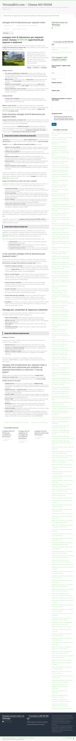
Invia (54, 124)
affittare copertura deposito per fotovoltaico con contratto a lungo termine (61, 152)
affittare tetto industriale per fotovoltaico (62, 513)
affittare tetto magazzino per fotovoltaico (62, 598)
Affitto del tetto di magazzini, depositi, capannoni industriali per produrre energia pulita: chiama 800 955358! (31, 15)
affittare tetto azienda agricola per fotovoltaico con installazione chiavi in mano (61, 442)
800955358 (22, 39)
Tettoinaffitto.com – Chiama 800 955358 (27, 4)
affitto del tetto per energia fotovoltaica (62, 708)
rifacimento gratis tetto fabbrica (40, 422)
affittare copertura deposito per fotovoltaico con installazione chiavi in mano (61, 176)
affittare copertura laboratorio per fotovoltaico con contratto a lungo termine (61, 219)
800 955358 (31, 271)
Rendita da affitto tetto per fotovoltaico (27, 25)
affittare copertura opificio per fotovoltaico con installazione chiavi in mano (61, 359)
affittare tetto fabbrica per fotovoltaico (62, 498)
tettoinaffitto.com (8, 25)
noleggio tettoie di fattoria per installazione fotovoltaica (8, 434)
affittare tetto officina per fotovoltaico (62, 627)
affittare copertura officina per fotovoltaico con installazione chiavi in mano (61, 320)
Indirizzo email (56, 90)
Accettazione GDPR (57, 113)
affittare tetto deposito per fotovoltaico (62, 464)
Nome (53, 73)
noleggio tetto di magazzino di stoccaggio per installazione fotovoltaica (23, 434)
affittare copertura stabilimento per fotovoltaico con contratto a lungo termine (61, 374)
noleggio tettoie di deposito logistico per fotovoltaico (42, 433)
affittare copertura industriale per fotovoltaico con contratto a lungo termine (61, 200)
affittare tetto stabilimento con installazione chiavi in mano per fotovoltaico (60, 686)
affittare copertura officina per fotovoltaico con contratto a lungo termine (61, 296)
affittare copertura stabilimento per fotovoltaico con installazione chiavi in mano (61, 397)
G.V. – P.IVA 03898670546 (68, 738)
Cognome (54, 79)
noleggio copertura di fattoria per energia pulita (15, 422)
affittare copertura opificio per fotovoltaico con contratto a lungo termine (61, 335)
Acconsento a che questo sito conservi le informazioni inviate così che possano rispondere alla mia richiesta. (64, 118)
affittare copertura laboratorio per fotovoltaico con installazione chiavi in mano (61, 243)
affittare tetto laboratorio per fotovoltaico (62, 564)
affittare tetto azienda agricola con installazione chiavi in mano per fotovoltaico (61, 412)
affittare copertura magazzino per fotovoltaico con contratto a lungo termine (61, 258)
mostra (10, 33)
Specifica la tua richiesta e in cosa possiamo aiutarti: (62, 99)
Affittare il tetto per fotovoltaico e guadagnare (37, 722)
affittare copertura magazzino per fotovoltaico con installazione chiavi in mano (61, 281)
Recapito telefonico (57, 82)
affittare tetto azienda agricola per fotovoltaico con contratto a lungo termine (61, 432)
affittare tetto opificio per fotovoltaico (62, 660)
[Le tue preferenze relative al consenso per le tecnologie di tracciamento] (73, 738)
